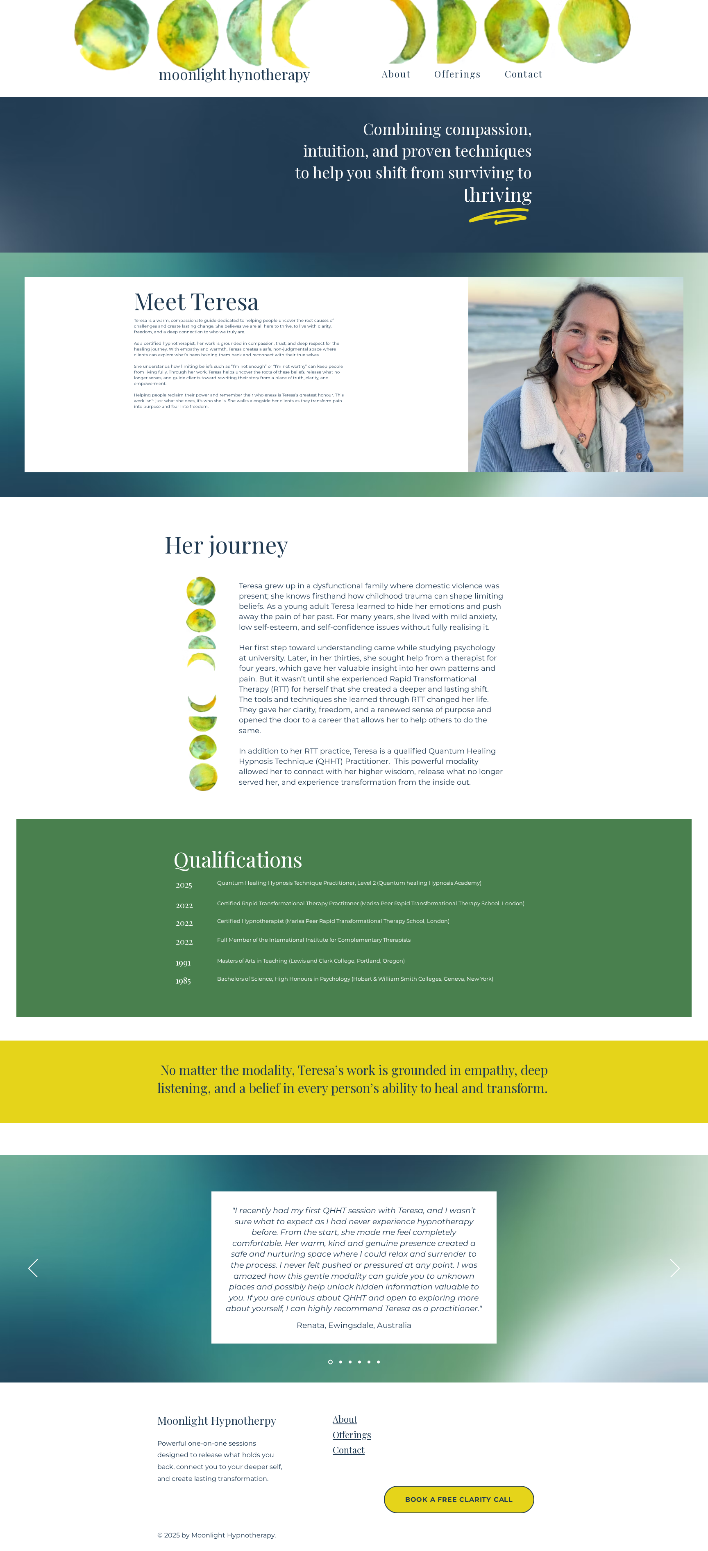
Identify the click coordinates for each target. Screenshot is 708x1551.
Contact (349, 1450)
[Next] (675, 1269)
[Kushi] (350, 1362)
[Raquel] (340, 1362)
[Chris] (378, 1362)
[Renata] (329, 1362)
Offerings (352, 1434)
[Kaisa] (359, 1362)
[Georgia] (369, 1362)
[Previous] (33, 1269)
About (345, 1419)
